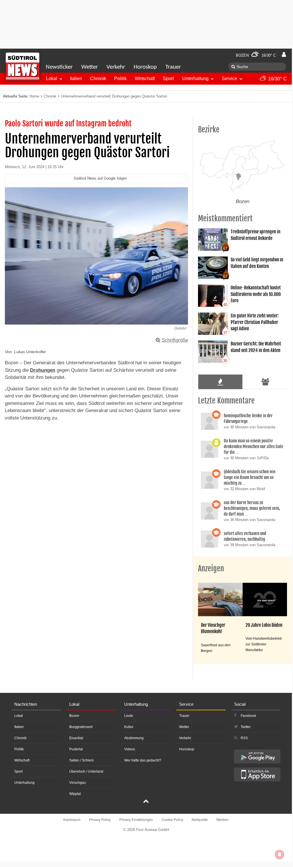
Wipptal (75, 794)
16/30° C (277, 78)
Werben (222, 819)
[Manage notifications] (279, 854)
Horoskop (145, 67)
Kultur (128, 727)
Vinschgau (77, 783)
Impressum (71, 819)
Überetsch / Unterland (86, 771)
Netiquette (200, 819)
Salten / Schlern (81, 760)
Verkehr (115, 67)
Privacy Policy (100, 819)
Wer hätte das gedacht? (142, 760)
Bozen (74, 716)
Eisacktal (76, 738)
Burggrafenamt (80, 727)
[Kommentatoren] (265, 381)
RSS (244, 738)
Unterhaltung (195, 78)
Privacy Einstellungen (136, 819)
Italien (76, 78)
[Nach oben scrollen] (146, 802)
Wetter (89, 67)
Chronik (98, 78)
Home (34, 96)
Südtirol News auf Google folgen (100, 178)
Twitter (246, 727)
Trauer (173, 67)
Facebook (248, 716)
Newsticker (59, 67)
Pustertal (76, 749)
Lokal (51, 78)
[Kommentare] (220, 381)
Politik (120, 78)
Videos (129, 749)
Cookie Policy (172, 819)
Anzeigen (211, 568)
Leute (128, 716)
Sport (168, 78)
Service (229, 78)
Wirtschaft (145, 78)
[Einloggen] (284, 54)
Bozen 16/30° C (256, 55)
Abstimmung (134, 738)
